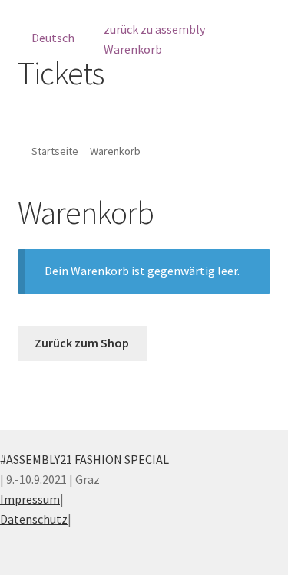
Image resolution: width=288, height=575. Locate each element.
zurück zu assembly (154, 29)
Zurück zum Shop (82, 342)
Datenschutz (34, 519)
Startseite (54, 151)
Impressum (30, 499)
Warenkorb (133, 49)
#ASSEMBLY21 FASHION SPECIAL (84, 459)
